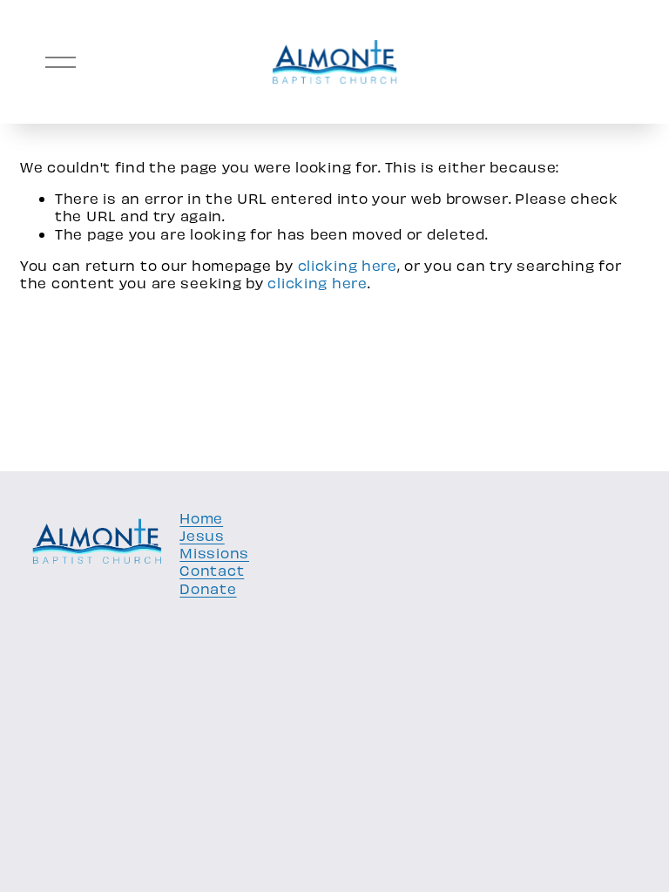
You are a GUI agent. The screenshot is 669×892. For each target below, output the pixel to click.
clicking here (347, 265)
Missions (214, 552)
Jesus (202, 535)
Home (201, 517)
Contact (211, 569)
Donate (207, 588)
